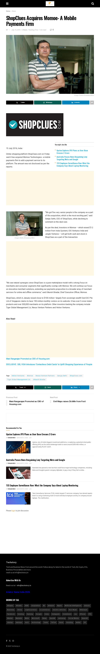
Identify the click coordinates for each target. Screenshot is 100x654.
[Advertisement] (50, 188)
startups (19, 622)
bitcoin (87, 606)
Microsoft (35, 618)
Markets (19, 618)
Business (10, 610)
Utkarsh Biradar (39, 379)
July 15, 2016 (15, 30)
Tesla (46, 622)
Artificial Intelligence (73, 606)
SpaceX (85, 618)
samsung (61, 618)
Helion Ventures (18, 376)
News (14, 11)
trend (61, 622)
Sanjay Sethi (62, 376)
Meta (27, 618)
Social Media (74, 618)
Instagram (56, 614)
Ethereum (83, 610)
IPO (90, 614)
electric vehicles (59, 610)
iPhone (82, 614)
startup (10, 622)
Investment (67, 614)
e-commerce (45, 610)
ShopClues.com (76, 376)
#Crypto (10, 606)
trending (69, 622)
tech (27, 622)
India (47, 614)
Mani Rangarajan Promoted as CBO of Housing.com (28, 359)
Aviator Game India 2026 (18, 592)
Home (8, 11)
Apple (59, 606)
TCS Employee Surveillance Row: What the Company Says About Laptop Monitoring (73, 164)
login (13, 510)
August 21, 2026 (23, 438)
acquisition (35, 606)
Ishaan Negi (11, 438)
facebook (11, 614)
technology (36, 622)
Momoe (30, 376)
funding (21, 614)
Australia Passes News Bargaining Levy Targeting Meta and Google (72, 158)
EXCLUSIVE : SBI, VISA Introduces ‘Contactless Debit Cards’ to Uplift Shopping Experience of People (49, 364)
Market (10, 618)
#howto (19, 606)
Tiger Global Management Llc (18, 379)
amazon (51, 606)
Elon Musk (73, 610)
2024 (26, 606)
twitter (78, 622)
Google (39, 614)
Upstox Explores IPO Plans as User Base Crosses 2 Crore (72, 151)
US (85, 622)
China (19, 610)
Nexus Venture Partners (45, 376)
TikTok (53, 622)
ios (75, 614)
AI (44, 606)
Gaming (30, 614)
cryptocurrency (31, 610)
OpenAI (52, 618)
